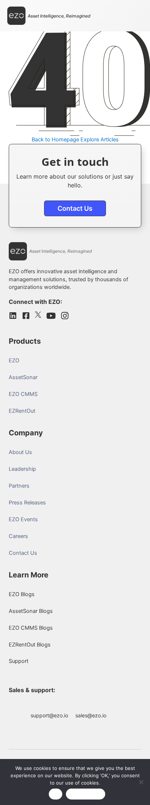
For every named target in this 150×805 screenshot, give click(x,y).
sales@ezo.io (90, 715)
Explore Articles (99, 139)
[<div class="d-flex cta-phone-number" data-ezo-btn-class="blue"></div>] (116, 705)
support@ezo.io (49, 715)
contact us (75, 208)
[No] (141, 782)
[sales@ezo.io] (91, 705)
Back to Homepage (55, 139)
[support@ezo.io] (49, 705)
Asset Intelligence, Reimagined (59, 16)
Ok (55, 794)
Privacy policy (86, 794)
